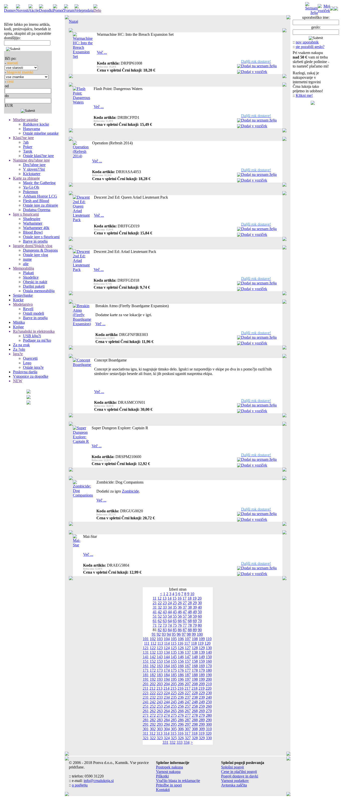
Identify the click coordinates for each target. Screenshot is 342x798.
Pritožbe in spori (169, 785)
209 (202, 684)
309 (202, 729)
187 (188, 675)
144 (167, 657)
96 (179, 634)
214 (166, 688)
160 (209, 661)
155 (174, 661)
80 (200, 625)
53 (165, 616)
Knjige (18, 327)
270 (209, 711)
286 (181, 720)
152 (153, 661)
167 (188, 666)
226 (181, 693)
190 (209, 675)
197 (188, 679)
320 (209, 733)
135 (174, 652)
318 (195, 733)
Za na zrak (21, 345)
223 (160, 693)
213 (159, 688)
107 (188, 639)
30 (200, 603)
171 (146, 670)
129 (202, 648)
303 (160, 729)
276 (181, 715)
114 (167, 643)
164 (167, 666)
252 (153, 706)
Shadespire (31, 219)
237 (188, 697)
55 (175, 616)
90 (200, 630)
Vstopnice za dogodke (30, 376)
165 (174, 666)
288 (195, 720)
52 (160, 616)
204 (167, 684)
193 (160, 679)
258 (195, 706)
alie (26, 264)
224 (167, 693)
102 (153, 639)
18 (190, 598)
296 (181, 724)
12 (159, 598)
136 (181, 652)
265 (174, 711)
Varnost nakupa (168, 771)
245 (174, 702)
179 (202, 670)
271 (146, 715)
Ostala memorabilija (39, 291)
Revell (28, 309)
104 (167, 639)
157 (188, 661)
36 (180, 607)
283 (160, 720)
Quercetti (30, 358)
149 (202, 657)
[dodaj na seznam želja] (239, 67)
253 (160, 706)
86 (180, 630)
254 (167, 706)
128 (195, 648)
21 (155, 603)
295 (174, 724)
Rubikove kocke (36, 124)
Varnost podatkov (235, 780)
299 (202, 724)
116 (180, 643)
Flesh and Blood (36, 201)
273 (160, 715)
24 (170, 603)
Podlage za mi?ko (37, 340)
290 (209, 720)
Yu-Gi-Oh (31, 187)
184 (167, 675)
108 (195, 639)
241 (146, 702)
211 (145, 688)
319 (202, 733)
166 (181, 666)
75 (175, 625)
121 (146, 648)
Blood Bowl (33, 232)
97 (184, 634)
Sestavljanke (23, 295)
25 (175, 603)
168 (195, 666)
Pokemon (30, 192)
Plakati (28, 273)
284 (167, 720)
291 (146, 724)
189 (202, 675)
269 (202, 711)
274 (167, 715)
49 (195, 612)
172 (153, 670)
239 (202, 697)
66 (180, 621)
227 (188, 693)
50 (200, 612)
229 (202, 693)
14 (169, 598)
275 (174, 715)
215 (173, 688)
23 (165, 603)
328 (195, 738)
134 (167, 652)
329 (202, 738)
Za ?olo (19, 349)
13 (164, 598)
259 (202, 706)
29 (195, 603)
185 (174, 675)
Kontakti (163, 789)
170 (209, 666)
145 (174, 657)
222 (153, 693)
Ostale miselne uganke (41, 133)
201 (146, 684)
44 (170, 612)
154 (167, 661)
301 (146, 729)
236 (181, 697)
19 (195, 598)
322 (153, 738)
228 (195, 693)
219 (202, 688)
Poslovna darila (25, 372)
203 (160, 684)
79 (195, 625)
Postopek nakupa (169, 767)
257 (188, 706)
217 (188, 688)
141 (146, 657)
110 (209, 639)
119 (201, 643)
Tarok (27, 151)
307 (188, 729)
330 (209, 738)
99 (194, 634)
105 (174, 639)
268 (195, 711)
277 (188, 715)
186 (181, 675)
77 (185, 625)
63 (165, 621)
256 (181, 706)
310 (209, 729)
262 (153, 711)
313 (159, 733)
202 (153, 684)
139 (202, 652)
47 (185, 612)
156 (181, 661)
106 (181, 639)
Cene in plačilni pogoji (239, 771)
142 (153, 657)
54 (170, 616)
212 (152, 688)
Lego (27, 363)
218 (195, 688)
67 (185, 621)
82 (160, 630)
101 (146, 639)
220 (209, 688)
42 (160, 612)
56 (180, 616)
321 (146, 738)
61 (155, 621)
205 (174, 684)
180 (209, 670)
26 (180, 603)
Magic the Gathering (39, 183)
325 (174, 738)
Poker (27, 147)
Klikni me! (304, 95)
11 (154, 598)
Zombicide (130, 491)
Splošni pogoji (232, 767)
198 (195, 679)
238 (195, 697)
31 (155, 607)
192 (153, 679)
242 (153, 702)
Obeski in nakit (35, 282)
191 (146, 679)
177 (188, 670)
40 (200, 607)
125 (174, 648)
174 (167, 670)
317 (188, 733)
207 (188, 684)
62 (160, 621)
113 (160, 643)
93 (164, 634)
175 (174, 670)
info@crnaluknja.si (99, 780)
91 (154, 634)
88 (190, 630)
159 (202, 661)
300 (209, 724)
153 (160, 661)
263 (160, 711)
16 (180, 598)
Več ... (102, 52)
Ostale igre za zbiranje (40, 205)
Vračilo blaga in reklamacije (178, 780)
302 (153, 729)
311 (145, 733)
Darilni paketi (34, 286)
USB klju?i (32, 336)
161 (146, 666)
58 (190, 616)
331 (165, 742)
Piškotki (162, 776)
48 (190, 612)
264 (167, 711)
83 (165, 630)
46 (180, 612)
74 (170, 625)
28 (190, 603)
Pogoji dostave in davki (239, 776)
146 (181, 657)
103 (160, 639)
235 (174, 697)
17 (185, 598)
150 (209, 657)
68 (190, 621)
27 (185, 603)
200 (209, 679)
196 (181, 679)
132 (153, 652)
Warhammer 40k (36, 228)
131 (146, 652)
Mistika (19, 322)
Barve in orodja (35, 241)
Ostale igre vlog (35, 255)
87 (185, 630)
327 (188, 738)
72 (160, 625)
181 (146, 675)
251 (146, 706)
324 (167, 738)
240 (209, 697)
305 (174, 729)
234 (167, 697)
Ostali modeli (33, 313)
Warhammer (32, 223)
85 (175, 630)
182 (153, 675)
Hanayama (31, 129)
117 (187, 643)
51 (155, 616)
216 (181, 688)
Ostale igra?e (33, 367)
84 (170, 630)
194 (167, 679)
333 (180, 742)
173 (160, 670)
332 (172, 742)
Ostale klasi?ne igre (38, 156)
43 (165, 612)
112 (153, 643)
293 (160, 724)
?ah (26, 142)
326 (181, 738)
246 (181, 702)
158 (195, 661)
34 (170, 607)
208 (195, 684)
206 (181, 684)
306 (181, 729)
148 (195, 657)
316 (181, 733)
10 (192, 594)
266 (181, 711)
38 (190, 607)
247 (188, 702)
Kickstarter (31, 174)
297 (188, 724)
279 (202, 715)
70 (200, 621)
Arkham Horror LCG (40, 196)
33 (165, 607)
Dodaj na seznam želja (259, 66)
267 (188, 711)
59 (195, 616)
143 (160, 657)
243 (160, 702)
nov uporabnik (307, 42)
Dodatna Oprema (36, 210)
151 (146, 661)
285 (174, 720)
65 (175, 621)
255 (174, 706)
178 (195, 670)
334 (187, 742)
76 (180, 625)
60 (200, 616)
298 (195, 724)
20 (200, 598)
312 (152, 733)
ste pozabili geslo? (310, 47)
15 (175, 598)
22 (160, 603)
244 (167, 702)
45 (175, 612)
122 (153, 648)
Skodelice (31, 277)
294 (167, 724)
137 (188, 652)
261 (146, 711)
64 (170, 621)
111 (146, 643)
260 (209, 706)
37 (185, 607)
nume (27, 259)
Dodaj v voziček (254, 72)
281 (146, 720)
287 (188, 720)
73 (165, 625)
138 (195, 652)
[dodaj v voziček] (239, 72)
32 (160, 607)
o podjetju (80, 785)
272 (153, 715)
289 (202, 720)
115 (174, 643)
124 (167, 648)
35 (175, 607)
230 (209, 693)
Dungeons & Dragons (40, 250)
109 (202, 639)
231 (146, 697)
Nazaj (73, 21)
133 (160, 652)
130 (209, 648)
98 (189, 634)
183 (160, 675)
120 (208, 643)
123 (160, 648)
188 (195, 675)
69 (195, 621)
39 (195, 607)
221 (146, 693)
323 (160, 738)
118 (194, 643)
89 (195, 630)
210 (209, 684)
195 (174, 679)
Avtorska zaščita (234, 785)
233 (160, 697)
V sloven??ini (34, 169)
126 (181, 648)
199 (202, 679)
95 (174, 634)
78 (190, 625)
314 (166, 733)
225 (174, 693)
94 (169, 634)
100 (200, 634)
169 (202, 666)
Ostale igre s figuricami (41, 237)
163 (160, 666)
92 (159, 634)
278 (195, 715)
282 (153, 720)
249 (202, 702)
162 (153, 666)
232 (153, 697)
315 (173, 733)
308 (195, 729)
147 (188, 657)
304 (167, 729)
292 (153, 724)
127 (188, 648)
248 (195, 702)
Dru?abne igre (34, 165)
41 (155, 612)
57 (185, 616)
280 (209, 715)
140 (209, 652)
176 (181, 670)
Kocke (18, 300)
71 (155, 625)
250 (209, 702)
